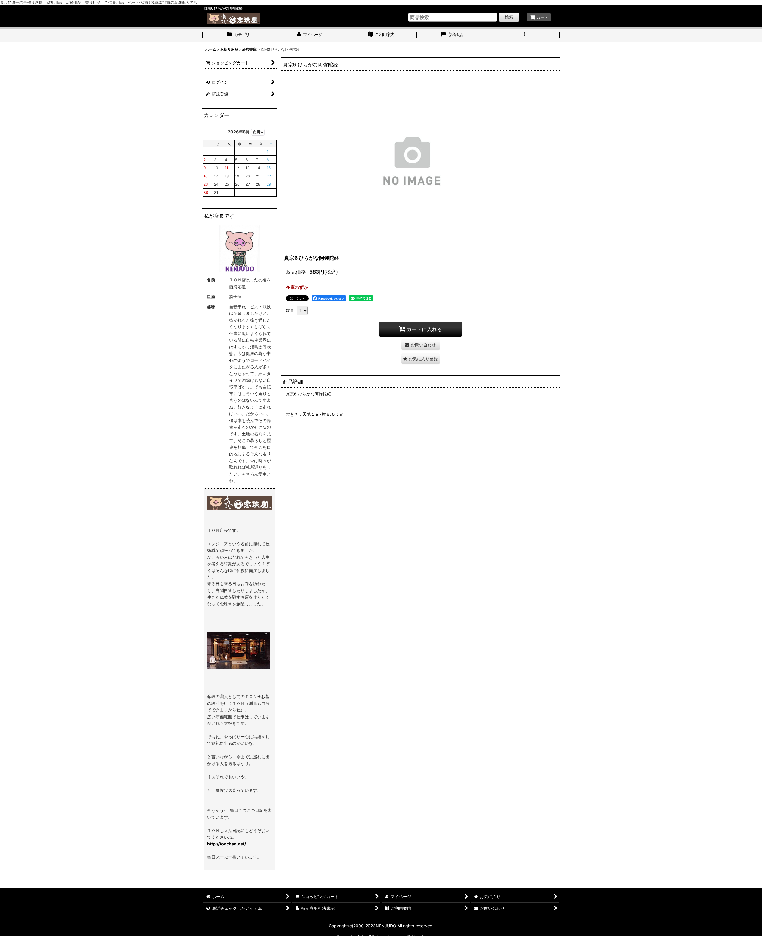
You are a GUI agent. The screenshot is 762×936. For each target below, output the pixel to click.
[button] (524, 35)
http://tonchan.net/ (226, 843)
